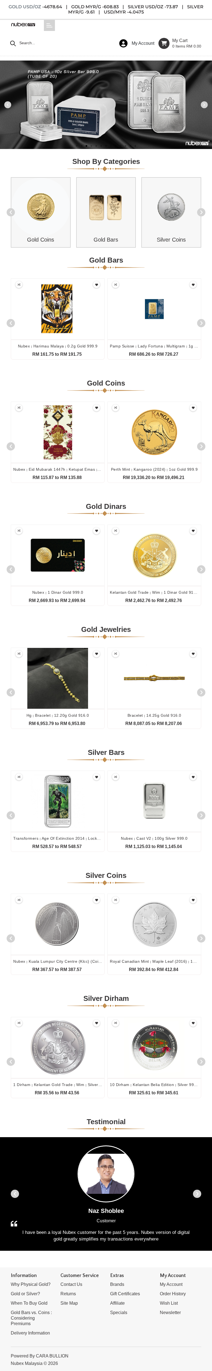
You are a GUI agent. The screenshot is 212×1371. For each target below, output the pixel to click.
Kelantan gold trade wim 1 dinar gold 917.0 (154, 592)
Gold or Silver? (25, 1293)
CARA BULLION (52, 1356)
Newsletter (170, 1312)
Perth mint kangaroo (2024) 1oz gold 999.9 (154, 469)
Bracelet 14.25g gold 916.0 (154, 715)
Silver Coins (171, 240)
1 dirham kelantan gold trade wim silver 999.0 (61, 1084)
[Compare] (18, 284)
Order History (173, 1293)
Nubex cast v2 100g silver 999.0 (154, 838)
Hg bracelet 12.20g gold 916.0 (57, 715)
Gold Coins (40, 240)
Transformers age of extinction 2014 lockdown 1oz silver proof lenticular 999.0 (92, 838)
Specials (118, 1312)
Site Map (69, 1303)
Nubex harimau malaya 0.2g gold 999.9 (58, 346)
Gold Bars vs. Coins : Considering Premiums (31, 1318)
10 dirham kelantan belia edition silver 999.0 (155, 1084)
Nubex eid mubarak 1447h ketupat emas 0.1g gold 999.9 (71, 469)
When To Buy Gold (29, 1303)
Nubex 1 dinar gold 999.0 (57, 592)
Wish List (169, 1303)
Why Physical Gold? (31, 1284)
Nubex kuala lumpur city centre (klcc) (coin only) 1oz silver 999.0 (79, 961)
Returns (68, 1293)
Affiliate (117, 1303)
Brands (117, 1284)
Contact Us (71, 1284)
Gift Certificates (125, 1293)
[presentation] (11, 212)
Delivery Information (30, 1333)
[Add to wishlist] (96, 284)
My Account (171, 1284)
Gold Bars (106, 240)
